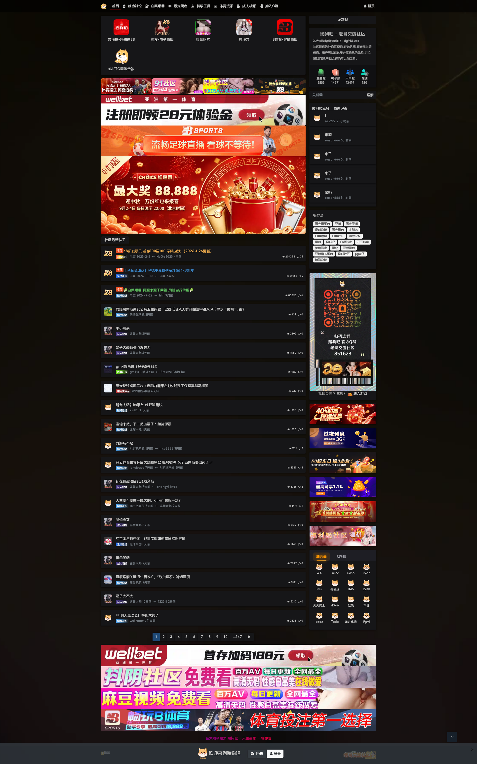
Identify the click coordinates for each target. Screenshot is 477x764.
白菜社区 (338, 236)
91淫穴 (244, 39)
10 (226, 636)
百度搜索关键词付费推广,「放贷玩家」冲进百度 (153, 577)
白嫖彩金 (346, 242)
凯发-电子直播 (162, 39)
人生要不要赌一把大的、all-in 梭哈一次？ (149, 500)
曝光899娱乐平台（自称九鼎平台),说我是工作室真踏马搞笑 (162, 385)
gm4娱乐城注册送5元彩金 (137, 366)
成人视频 (248, 6)
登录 (370, 6)
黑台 (318, 242)
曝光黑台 (180, 6)
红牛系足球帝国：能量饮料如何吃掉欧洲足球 (150, 538)
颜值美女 (123, 519)
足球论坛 (321, 229)
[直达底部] (452, 737)
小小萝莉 (123, 328)
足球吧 (330, 242)
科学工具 (202, 6)
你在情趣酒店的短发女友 (135, 481)
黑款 (335, 248)
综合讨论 (134, 6)
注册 (259, 753)
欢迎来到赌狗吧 (224, 753)
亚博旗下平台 (324, 254)
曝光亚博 (352, 223)
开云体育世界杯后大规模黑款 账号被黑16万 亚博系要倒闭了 (162, 462)
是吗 (328, 192)
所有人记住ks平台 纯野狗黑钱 (139, 405)
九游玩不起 (124, 443)
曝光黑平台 (322, 223)
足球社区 (344, 254)
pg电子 (360, 254)
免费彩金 (321, 248)
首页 (115, 6)
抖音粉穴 (203, 39)
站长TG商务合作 (121, 69)
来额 (328, 134)
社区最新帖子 (115, 240)
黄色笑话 (123, 557)
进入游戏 (360, 393)
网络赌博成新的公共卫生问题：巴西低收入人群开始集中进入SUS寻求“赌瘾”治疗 (180, 309)
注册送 (353, 229)
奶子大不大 (124, 596)
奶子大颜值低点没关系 (133, 347)
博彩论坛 (321, 259)
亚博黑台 (349, 248)
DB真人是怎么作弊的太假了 (137, 615)
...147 (237, 636)
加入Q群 (271, 6)
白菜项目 (157, 6)
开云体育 (363, 242)
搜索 (370, 95)
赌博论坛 (355, 236)
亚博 (338, 223)
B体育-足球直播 (285, 39)
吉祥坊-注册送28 (121, 39)
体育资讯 (225, 6)
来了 (328, 154)
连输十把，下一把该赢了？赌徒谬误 (143, 424)
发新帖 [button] (343, 19)
